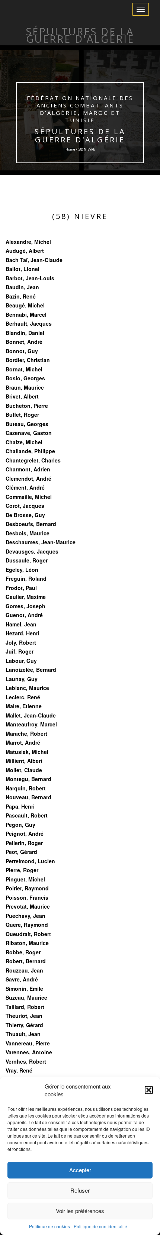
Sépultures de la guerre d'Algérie (80, 135)
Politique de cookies (49, 1226)
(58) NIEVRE (80, 216)
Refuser (80, 1190)
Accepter (80, 1170)
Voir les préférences (80, 1211)
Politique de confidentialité (100, 1226)
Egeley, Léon (22, 569)
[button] (149, 1090)
